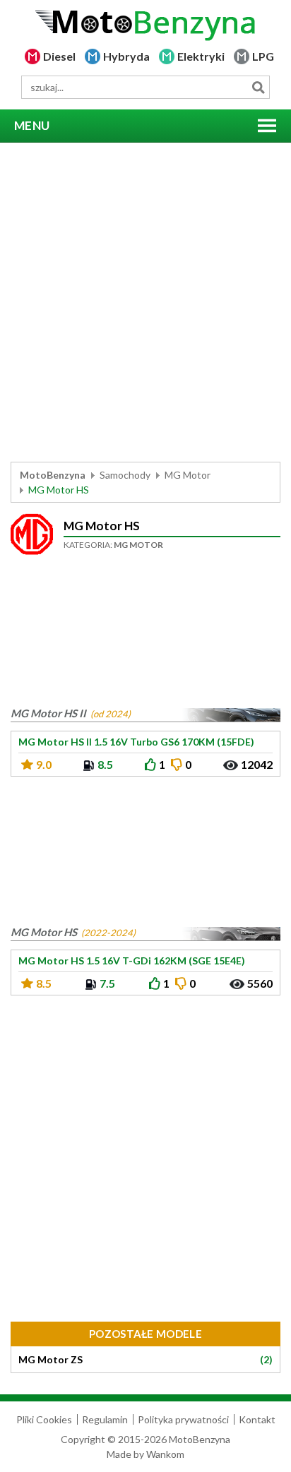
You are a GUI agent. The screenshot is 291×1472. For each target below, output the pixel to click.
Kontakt (257, 1419)
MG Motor (187, 475)
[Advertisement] (145, 302)
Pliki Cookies (44, 1419)
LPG (263, 56)
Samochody (125, 475)
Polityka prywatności (183, 1419)
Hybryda (126, 56)
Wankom (165, 1454)
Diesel (59, 56)
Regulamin (105, 1419)
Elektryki (201, 56)
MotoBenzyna (52, 475)
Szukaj (258, 87)
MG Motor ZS (145, 1359)
